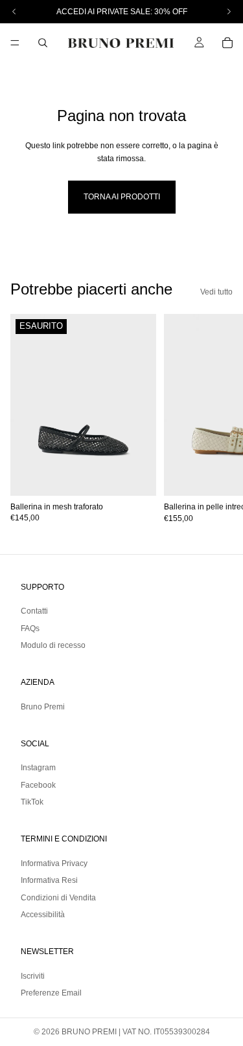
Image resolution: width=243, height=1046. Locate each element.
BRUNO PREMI (89, 1031)
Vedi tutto (216, 291)
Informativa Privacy (54, 863)
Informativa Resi (49, 880)
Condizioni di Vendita (58, 897)
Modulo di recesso (53, 645)
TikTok (32, 802)
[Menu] (15, 43)
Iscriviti (33, 976)
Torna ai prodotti (122, 196)
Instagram (38, 767)
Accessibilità (43, 914)
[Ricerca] (43, 42)
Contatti (34, 611)
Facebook (38, 785)
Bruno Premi (43, 706)
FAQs (30, 628)
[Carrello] (227, 42)
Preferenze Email (51, 992)
